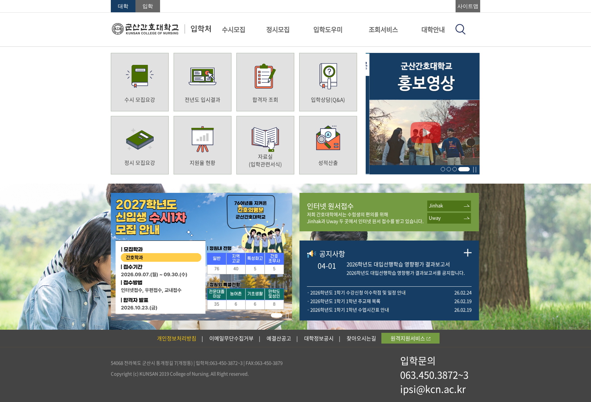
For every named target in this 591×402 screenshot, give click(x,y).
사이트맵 (467, 6)
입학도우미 (328, 29)
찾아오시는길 (361, 338)
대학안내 (433, 29)
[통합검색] (460, 32)
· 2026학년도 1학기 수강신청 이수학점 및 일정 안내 (356, 292)
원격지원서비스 (408, 338)
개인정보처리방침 (176, 338)
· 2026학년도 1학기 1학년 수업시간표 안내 (348, 309)
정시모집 (278, 29)
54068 (117, 363)
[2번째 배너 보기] (449, 169)
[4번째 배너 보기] (464, 169)
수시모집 (233, 29)
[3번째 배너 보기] (454, 169)
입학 (148, 6)
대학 (123, 6)
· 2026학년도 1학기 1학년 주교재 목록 (343, 301)
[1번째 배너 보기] (443, 169)
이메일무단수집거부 (231, 338)
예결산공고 (279, 338)
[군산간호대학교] (161, 33)
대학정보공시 (319, 338)
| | (474, 169)
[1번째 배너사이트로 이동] (201, 318)
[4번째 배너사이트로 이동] (423, 172)
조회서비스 (383, 29)
